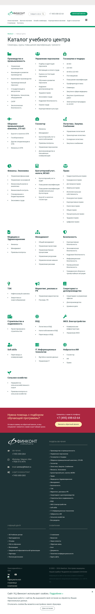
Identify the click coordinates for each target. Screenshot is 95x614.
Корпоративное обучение (56, 21)
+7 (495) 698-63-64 (68, 417)
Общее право (72, 210)
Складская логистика (75, 139)
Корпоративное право (75, 202)
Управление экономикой (20, 180)
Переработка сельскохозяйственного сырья (20, 385)
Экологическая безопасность (17, 107)
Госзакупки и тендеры (58, 457)
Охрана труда (44, 105)
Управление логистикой (76, 131)
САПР (13, 101)
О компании (11, 23)
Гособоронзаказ (17, 138)
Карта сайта (54, 557)
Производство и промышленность (62, 451)
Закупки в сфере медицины (77, 91)
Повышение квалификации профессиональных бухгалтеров (49, 191)
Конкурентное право (74, 198)
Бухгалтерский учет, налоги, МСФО (62, 473)
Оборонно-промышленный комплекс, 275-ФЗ (66, 460)
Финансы (42, 129)
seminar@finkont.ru (24, 467)
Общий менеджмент (46, 242)
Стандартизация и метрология (18, 90)
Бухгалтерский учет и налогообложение (47, 138)
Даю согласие (47, 608)
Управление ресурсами (47, 256)
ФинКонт (10, 34)
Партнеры (12, 553)
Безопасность (55, 485)
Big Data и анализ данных (48, 357)
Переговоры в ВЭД (46, 334)
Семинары (71, 87)
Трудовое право (45, 93)
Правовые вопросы (46, 143)
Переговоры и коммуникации (16, 356)
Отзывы (11, 541)
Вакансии (53, 538)
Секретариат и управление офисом (77, 297)
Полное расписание (16, 557)
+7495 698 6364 (19, 454)
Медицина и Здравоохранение (61, 479)
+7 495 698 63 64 (56, 14)
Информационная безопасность (73, 260)
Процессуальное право (75, 214)
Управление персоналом (48, 147)
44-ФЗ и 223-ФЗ (72, 72)
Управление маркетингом (48, 296)
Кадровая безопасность (48, 101)
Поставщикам (72, 76)
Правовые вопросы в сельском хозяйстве (19, 393)
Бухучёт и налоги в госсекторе (46, 198)
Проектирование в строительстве (18, 330)
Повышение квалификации (77, 80)
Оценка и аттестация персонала (47, 75)
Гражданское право (74, 180)
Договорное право (74, 184)
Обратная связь (56, 544)
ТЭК (51, 488)
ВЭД (52, 501)
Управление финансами (20, 176)
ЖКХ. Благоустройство (58, 504)
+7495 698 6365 (19, 475)
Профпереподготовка (75, 84)
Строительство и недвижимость (61, 498)
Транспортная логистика (76, 135)
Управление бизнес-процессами (46, 251)
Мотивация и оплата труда (49, 70)
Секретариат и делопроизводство (62, 495)
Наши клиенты (55, 541)
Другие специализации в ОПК (20, 143)
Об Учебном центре (15, 535)
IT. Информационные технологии (62, 511)
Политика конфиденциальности (61, 553)
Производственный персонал (18, 84)
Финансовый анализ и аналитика (19, 185)
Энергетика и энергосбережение (18, 299)
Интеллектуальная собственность (74, 193)
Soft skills (53, 507)
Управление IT (44, 361)
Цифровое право (73, 222)
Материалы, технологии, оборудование (20, 96)
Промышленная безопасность (73, 266)
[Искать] (43, 14)
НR (68, 359)
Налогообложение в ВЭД (48, 330)
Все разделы (55, 520)
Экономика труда (45, 97)
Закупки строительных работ (75, 97)
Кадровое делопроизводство (46, 88)
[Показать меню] (86, 20)
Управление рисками (47, 264)
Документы (54, 550)
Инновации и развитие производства (19, 74)
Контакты (20, 23)
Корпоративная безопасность (73, 243)
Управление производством (17, 67)
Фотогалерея (13, 547)
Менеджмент (44, 133)
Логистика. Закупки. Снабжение (61, 466)
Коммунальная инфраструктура (73, 328)
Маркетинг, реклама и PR (59, 492)
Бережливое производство (21, 79)
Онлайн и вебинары (40, 21)
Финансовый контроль (19, 190)
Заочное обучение (26, 21)
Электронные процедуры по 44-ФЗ (76, 103)
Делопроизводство (74, 302)
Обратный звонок (79, 14)
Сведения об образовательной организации (24, 550)
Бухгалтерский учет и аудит (47, 179)
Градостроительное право (77, 176)
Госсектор (70, 355)
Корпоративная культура (48, 109)
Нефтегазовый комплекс (20, 294)
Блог (52, 547)
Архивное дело (72, 306)
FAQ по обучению (15, 544)
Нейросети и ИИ (56, 514)
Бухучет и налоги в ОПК (20, 134)
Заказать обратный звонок (68, 424)
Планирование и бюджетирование (17, 195)
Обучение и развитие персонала (47, 81)
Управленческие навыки (48, 260)
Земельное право (73, 188)
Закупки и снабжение (75, 143)
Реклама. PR (43, 300)
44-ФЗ (69, 64)
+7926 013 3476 (19, 462)
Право (69, 363)
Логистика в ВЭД (45, 327)
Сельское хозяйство (57, 517)
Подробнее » (56, 593)
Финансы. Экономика (58, 470)
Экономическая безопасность (73, 249)
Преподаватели (14, 538)
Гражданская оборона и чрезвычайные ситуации (76, 272)
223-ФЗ (69, 68)
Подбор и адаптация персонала (46, 65)
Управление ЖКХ (73, 333)
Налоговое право (73, 206)
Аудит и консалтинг (73, 21)
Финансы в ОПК (17, 148)
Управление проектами (48, 246)
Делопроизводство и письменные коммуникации (47, 153)
